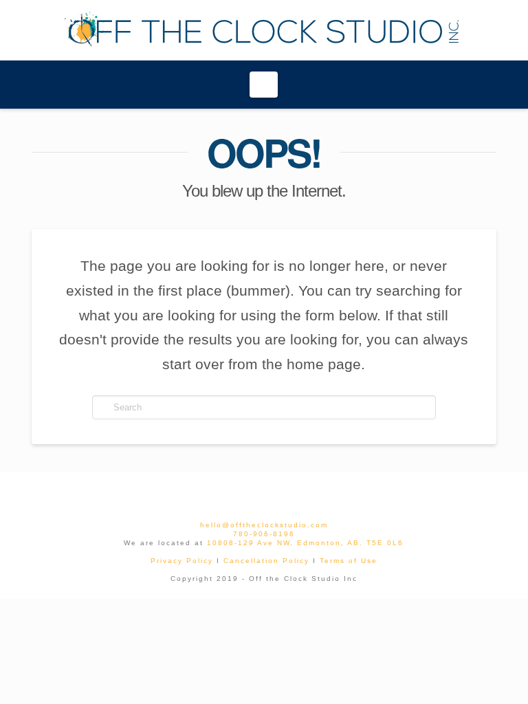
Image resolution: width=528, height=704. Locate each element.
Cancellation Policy (266, 560)
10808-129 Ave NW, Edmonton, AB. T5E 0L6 (305, 543)
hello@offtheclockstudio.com (264, 525)
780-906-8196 (264, 534)
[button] (264, 85)
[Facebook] (253, 492)
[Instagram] (275, 492)
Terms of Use (348, 560)
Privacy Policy (182, 560)
